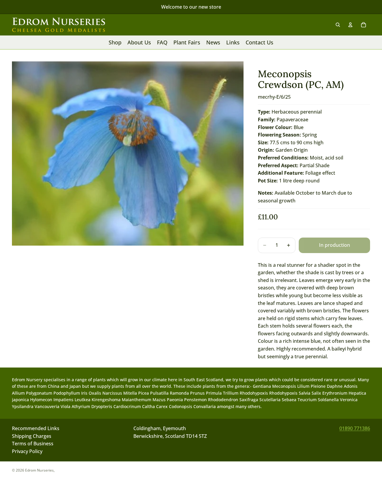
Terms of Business (32, 444)
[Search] (337, 24)
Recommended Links (35, 428)
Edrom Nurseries (39, 470)
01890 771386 (354, 428)
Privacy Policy (27, 451)
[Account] (350, 24)
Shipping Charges (31, 436)
